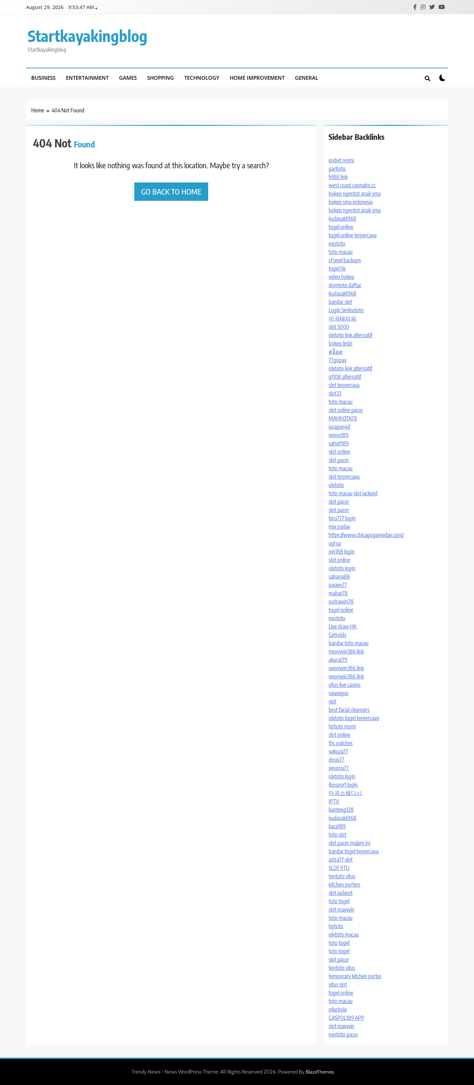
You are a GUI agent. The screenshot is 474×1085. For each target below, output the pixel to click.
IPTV (334, 801)
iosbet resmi (341, 160)
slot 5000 (339, 326)
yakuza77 (338, 751)
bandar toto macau (349, 643)
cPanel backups (345, 260)
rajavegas (338, 693)
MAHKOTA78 (343, 418)
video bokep (341, 276)
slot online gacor (346, 410)
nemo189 (338, 435)
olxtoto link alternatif (350, 335)
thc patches (341, 743)
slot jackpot (366, 493)
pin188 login (342, 551)
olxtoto (336, 484)
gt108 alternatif (345, 376)
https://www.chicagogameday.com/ (366, 534)
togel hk (337, 268)
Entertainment (87, 77)
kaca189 (337, 826)
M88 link (338, 176)
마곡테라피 (342, 318)
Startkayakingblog (87, 35)
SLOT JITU (339, 867)
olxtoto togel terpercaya (354, 718)
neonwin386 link (346, 651)
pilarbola (338, 1009)
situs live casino (345, 684)
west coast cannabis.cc (352, 185)
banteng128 (341, 809)
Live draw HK (343, 626)
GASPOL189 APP (346, 1017)
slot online (339, 451)
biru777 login (342, 518)
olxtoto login (342, 568)
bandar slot (340, 301)
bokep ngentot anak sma (355, 193)
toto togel (339, 901)
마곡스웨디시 (345, 792)
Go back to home (171, 191)
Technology (201, 77)
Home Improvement (257, 77)
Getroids (337, 634)
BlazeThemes (320, 1072)
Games (128, 77)
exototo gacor (343, 1034)
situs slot (338, 984)
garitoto (337, 168)
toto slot (337, 834)
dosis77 (336, 759)
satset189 (339, 443)
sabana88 (339, 576)
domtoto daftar (345, 285)
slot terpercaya (344, 385)
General (306, 77)
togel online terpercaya (352, 235)
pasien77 (338, 584)
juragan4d (339, 426)
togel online (341, 226)
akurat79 (338, 659)
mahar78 (338, 593)
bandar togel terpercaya (354, 851)
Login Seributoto (346, 310)
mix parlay (339, 526)
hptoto (336, 926)
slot (332, 701)
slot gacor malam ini (349, 842)
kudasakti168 (342, 218)
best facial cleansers (349, 709)
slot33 (335, 393)
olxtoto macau (344, 934)
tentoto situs (342, 876)
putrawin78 (341, 601)
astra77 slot (341, 859)
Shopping (160, 77)
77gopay (338, 360)
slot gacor (339, 459)
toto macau (341, 251)
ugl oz (335, 543)
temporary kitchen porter (355, 976)
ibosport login (343, 784)
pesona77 (339, 767)
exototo (337, 243)
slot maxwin (341, 909)
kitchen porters (344, 884)
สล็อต (335, 351)
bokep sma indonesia (351, 201)
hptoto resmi (342, 726)
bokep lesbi (340, 343)
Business (43, 77)
